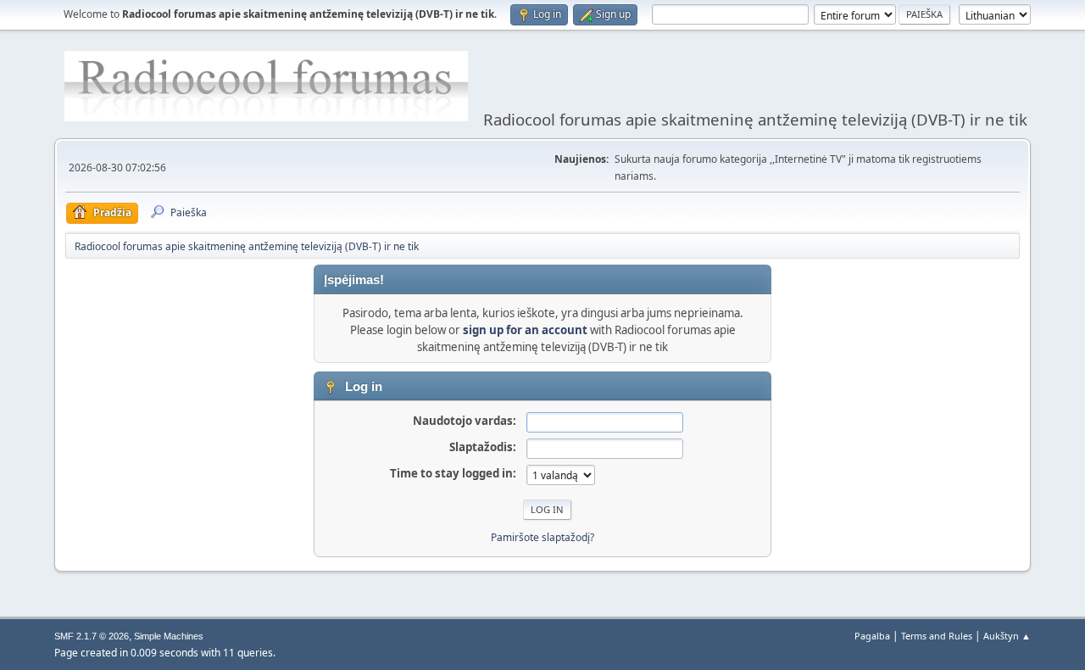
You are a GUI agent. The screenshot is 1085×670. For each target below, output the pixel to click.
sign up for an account (525, 330)
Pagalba (872, 635)
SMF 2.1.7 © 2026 (91, 636)
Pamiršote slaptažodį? (542, 537)
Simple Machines (168, 636)
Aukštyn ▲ (1007, 635)
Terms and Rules (936, 635)
